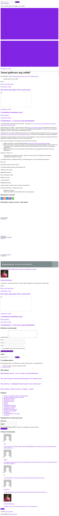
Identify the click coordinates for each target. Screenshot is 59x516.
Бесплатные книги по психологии (13, 16)
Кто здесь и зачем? (8, 8)
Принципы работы (12, 11)
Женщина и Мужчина (9, 398)
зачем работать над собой (7, 269)
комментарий (4, 337)
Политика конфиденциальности (15, 33)
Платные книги (8, 26)
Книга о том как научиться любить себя (17, 52)
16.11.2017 (27, 76)
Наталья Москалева (18, 76)
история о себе (18, 269)
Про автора (10, 12)
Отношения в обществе (10, 405)
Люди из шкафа (5, 3)
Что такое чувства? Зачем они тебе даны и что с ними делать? (21, 378)
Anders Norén (13, 514)
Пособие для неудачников (10, 409)
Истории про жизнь (9, 401)
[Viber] (10, 198)
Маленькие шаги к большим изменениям (17, 53)
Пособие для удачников (10, 410)
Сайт (2, 345)
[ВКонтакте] (2, 198)
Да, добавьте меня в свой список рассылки (13, 348)
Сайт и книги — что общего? (14, 15)
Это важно (6, 415)
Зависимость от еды (9, 399)
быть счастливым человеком (35, 127)
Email (2, 342)
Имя (2, 340)
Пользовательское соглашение (15, 32)
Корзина (6, 38)
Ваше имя (3, 421)
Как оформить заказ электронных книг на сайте (19, 64)
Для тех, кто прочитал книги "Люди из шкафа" (16, 395)
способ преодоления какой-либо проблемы (38, 143)
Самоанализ (7, 412)
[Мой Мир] (7, 198)
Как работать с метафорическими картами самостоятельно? (21, 384)
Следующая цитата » (6, 367)
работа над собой (31, 269)
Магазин (9, 27)
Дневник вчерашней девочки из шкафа (14, 397)
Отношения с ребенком (10, 406)
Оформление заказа (12, 30)
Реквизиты (9, 34)
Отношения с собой (6, 68)
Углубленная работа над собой (12, 413)
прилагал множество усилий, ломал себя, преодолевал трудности (29, 133)
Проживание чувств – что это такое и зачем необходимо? (20, 373)
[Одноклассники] (4, 198)
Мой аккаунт (10, 29)
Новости (6, 404)
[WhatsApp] (13, 198)
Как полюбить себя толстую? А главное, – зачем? (17, 389)
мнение (6, 402)
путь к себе (24, 269)
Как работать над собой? (13, 14)
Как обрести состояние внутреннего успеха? (13, 19)
